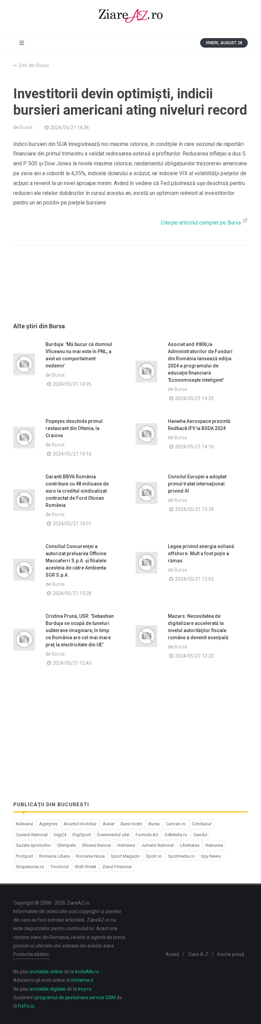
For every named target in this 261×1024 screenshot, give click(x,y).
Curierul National (32, 834)
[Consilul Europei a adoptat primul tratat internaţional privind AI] (146, 493)
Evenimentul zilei (113, 834)
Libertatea (189, 845)
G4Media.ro (175, 834)
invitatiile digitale (48, 989)
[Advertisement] (130, 292)
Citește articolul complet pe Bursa (201, 222)
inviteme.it (82, 980)
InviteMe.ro (87, 971)
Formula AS (147, 834)
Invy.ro (84, 989)
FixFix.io (26, 1006)
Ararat (109, 823)
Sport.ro (154, 856)
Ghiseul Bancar (96, 845)
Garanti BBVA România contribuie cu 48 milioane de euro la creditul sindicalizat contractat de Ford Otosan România (77, 491)
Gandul (200, 834)
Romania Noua (90, 856)
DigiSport (81, 834)
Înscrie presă (230, 954)
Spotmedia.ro (181, 856)
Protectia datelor (31, 954)
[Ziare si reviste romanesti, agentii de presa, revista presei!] (130, 17)
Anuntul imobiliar (80, 823)
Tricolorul (59, 866)
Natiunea (214, 845)
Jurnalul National (157, 845)
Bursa (26, 127)
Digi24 (60, 834)
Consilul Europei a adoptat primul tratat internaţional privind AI (197, 484)
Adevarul (24, 823)
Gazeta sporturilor (33, 845)
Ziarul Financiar (117, 866)
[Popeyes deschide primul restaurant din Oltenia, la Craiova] (24, 437)
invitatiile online (46, 971)
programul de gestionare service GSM (75, 997)
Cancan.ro (176, 823)
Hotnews (126, 845)
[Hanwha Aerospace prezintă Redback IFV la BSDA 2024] (146, 434)
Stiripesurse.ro (30, 866)
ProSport (24, 856)
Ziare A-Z (198, 954)
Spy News (211, 856)
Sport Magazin (125, 856)
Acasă (172, 954)
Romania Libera (54, 856)
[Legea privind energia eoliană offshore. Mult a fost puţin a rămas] (146, 563)
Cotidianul (201, 823)
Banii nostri (131, 823)
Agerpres (48, 823)
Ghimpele (66, 845)
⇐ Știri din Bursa (31, 65)
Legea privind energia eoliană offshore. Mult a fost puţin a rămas (201, 553)
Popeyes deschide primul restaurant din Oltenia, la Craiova (74, 428)
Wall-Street (85, 866)
